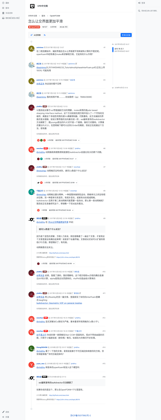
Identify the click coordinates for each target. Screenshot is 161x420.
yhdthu (39, 106)
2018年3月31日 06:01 (55, 364)
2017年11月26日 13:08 (58, 148)
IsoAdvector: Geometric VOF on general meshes (59, 303)
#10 (104, 272)
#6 (104, 148)
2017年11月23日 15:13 (52, 93)
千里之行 (39, 191)
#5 (104, 106)
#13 (104, 331)
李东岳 (38, 218)
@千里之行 (41, 335)
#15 (104, 364)
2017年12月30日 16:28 (59, 331)
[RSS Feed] (44, 35)
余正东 (38, 64)
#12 (104, 318)
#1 (104, 47)
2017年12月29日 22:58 (58, 218)
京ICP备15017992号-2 (80, 415)
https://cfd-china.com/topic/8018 (68, 257)
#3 (104, 80)
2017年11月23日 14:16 (54, 80)
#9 (104, 218)
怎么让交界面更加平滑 (58, 222)
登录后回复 (126, 35)
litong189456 (41, 347)
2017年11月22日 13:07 (55, 47)
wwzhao (39, 148)
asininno (39, 47)
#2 (104, 64)
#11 (104, 293)
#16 (104, 377)
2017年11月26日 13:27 (57, 167)
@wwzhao (41, 170)
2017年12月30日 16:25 (59, 318)
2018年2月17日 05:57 (58, 347)
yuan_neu (40, 364)
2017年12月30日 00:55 (58, 272)
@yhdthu (40, 152)
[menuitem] (148, 3)
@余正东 (40, 83)
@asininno (41, 67)
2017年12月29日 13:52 (54, 191)
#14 (104, 347)
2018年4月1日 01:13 (58, 377)
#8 (104, 191)
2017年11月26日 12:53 (59, 106)
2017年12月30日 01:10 (57, 293)
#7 (104, 167)
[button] (12, 412)
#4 (104, 93)
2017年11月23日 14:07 (52, 64)
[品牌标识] (32, 6)
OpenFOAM (35, 27)
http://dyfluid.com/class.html (59, 253)
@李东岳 (40, 275)
